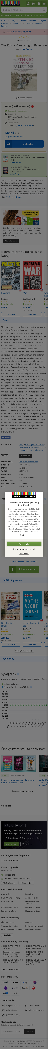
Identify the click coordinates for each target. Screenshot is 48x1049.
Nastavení (24, 553)
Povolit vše (24, 544)
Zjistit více (24, 535)
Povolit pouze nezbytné (24, 549)
